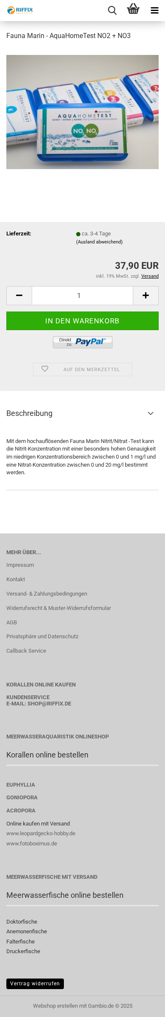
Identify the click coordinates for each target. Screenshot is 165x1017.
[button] (19, 295)
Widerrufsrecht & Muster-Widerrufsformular (58, 608)
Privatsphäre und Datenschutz (42, 636)
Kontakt (15, 579)
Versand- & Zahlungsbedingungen (46, 594)
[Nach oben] (141, 1004)
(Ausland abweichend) (99, 242)
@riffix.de (56, 703)
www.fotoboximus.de (31, 843)
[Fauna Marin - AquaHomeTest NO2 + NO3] (82, 111)
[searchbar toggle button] (112, 10)
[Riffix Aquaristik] (17, 10)
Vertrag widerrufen (35, 984)
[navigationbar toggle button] (154, 10)
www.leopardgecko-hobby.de (40, 833)
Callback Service (26, 651)
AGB (11, 622)
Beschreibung (29, 413)
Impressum (20, 565)
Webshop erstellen (55, 1006)
